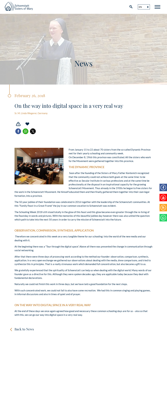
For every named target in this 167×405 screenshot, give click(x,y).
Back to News (24, 329)
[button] (18, 131)
